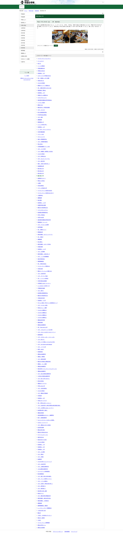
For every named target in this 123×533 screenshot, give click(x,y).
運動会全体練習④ (42, 324)
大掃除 (39, 183)
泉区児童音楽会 (41, 258)
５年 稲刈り (41, 290)
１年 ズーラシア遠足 (43, 276)
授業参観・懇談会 (42, 90)
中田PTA (23, 61)
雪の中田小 (40, 144)
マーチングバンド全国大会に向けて (46, 193)
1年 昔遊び (40, 236)
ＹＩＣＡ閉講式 (41, 66)
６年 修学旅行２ (42, 486)
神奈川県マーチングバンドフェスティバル (47, 368)
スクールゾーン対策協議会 (44, 471)
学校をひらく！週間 (42, 307)
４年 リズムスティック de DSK (45, 329)
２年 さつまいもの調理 (43, 224)
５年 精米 (40, 117)
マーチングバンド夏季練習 (44, 522)
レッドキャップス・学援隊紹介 (45, 508)
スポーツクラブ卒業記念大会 (44, 75)
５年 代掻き (41, 456)
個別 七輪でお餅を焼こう (44, 163)
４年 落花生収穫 (42, 359)
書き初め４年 (41, 168)
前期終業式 (40, 351)
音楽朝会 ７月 (41, 444)
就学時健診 (40, 227)
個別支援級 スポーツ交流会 (44, 244)
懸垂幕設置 (40, 232)
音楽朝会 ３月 (41, 73)
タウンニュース (41, 136)
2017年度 (23, 42)
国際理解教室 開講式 (43, 505)
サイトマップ (74, 531)
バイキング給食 (41, 102)
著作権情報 (67, 531)
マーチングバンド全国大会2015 (45, 190)
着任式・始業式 (41, 517)
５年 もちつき (41, 109)
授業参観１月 (41, 122)
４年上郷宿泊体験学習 (43, 469)
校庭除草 (40, 459)
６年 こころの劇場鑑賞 (43, 256)
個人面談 (40, 200)
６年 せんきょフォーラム (44, 158)
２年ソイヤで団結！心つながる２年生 (46, 342)
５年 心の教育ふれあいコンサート (46, 407)
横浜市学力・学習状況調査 (44, 107)
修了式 (39, 63)
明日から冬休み (41, 180)
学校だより (23, 19)
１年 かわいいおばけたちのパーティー (47, 332)
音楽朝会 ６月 (41, 447)
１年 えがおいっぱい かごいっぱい (46, 337)
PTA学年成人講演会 (42, 114)
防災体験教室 (41, 473)
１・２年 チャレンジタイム (44, 129)
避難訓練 (40, 119)
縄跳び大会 (40, 105)
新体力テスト (41, 493)
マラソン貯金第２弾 (42, 188)
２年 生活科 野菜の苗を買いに (45, 483)
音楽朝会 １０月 (42, 300)
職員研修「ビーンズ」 (43, 222)
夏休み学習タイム (42, 525)
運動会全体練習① (42, 371)
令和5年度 (23, 30)
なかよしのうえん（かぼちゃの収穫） (46, 420)
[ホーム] (52, 2)
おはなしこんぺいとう (43, 422)
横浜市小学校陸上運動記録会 (44, 361)
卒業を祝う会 (41, 80)
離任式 (39, 512)
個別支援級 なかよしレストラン (45, 234)
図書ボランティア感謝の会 (44, 85)
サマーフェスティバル (43, 434)
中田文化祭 (40, 268)
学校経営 (23, 16)
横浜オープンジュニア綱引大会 (45, 271)
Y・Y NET (27, 75)
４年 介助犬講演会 (42, 388)
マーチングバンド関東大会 (44, 266)
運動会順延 (40, 322)
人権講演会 (40, 195)
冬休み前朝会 (41, 185)
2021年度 (23, 33)
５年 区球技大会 (42, 156)
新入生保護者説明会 (42, 112)
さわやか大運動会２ (42, 315)
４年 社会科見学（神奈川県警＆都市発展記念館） (49, 405)
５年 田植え (41, 454)
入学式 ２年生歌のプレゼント (45, 515)
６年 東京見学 (41, 161)
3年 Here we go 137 (42, 327)
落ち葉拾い (40, 241)
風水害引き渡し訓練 (42, 491)
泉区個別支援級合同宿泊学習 (44, 219)
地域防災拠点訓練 (42, 205)
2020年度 (23, 35)
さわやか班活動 (41, 83)
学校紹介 (23, 14)
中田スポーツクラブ (42, 400)
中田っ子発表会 (41, 214)
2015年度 (37, 10)
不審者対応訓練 (41, 288)
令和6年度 (23, 28)
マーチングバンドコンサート (44, 58)
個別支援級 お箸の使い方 (44, 254)
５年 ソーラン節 (42, 346)
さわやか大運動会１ (42, 317)
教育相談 (23, 50)
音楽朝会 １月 (41, 127)
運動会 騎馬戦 (41, 356)
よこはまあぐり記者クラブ (44, 285)
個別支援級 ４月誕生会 (43, 500)
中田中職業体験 (41, 131)
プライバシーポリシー (58, 531)
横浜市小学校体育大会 (43, 295)
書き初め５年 (41, 173)
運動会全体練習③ (42, 354)
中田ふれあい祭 (41, 386)
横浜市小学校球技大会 (43, 207)
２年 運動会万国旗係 (43, 393)
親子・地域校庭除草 (42, 417)
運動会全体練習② (42, 366)
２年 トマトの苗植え (43, 481)
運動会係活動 (41, 412)
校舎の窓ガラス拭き (42, 439)
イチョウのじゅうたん (43, 210)
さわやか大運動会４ (42, 310)
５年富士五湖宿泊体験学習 (44, 376)
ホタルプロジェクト (42, 97)
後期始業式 (40, 334)
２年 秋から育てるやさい (44, 378)
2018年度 (23, 40)
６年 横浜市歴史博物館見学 (44, 495)
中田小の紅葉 (41, 217)
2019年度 (23, 38)
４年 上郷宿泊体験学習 (43, 466)
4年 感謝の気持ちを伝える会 (44, 88)
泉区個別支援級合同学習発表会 (45, 100)
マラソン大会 (41, 134)
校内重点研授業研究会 (43, 212)
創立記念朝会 (41, 381)
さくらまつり (41, 61)
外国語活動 (40, 246)
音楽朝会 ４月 (41, 449)
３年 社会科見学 (42, 273)
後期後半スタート (42, 178)
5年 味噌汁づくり (42, 229)
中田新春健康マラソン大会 (44, 146)
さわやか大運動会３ (42, 312)
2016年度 (23, 45)
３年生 (55, 45)
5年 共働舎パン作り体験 (43, 78)
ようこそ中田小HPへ (42, 124)
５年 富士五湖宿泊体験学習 (44, 373)
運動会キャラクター (42, 383)
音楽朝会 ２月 (41, 92)
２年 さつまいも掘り (43, 305)
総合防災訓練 (41, 427)
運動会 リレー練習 (42, 364)
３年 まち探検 (41, 451)
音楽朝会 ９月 (41, 398)
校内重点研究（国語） (43, 410)
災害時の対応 (24, 56)
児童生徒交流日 (41, 298)
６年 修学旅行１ (42, 488)
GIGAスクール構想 (25, 59)
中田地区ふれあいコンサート (44, 283)
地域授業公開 (41, 166)
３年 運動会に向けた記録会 (44, 425)
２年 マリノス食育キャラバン (45, 478)
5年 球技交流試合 (42, 263)
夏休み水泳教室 (41, 527)
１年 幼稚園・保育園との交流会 (45, 151)
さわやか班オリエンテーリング (45, 461)
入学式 (39, 520)
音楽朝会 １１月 (42, 249)
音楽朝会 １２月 (42, 202)
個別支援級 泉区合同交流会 (44, 498)
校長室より (23, 22)
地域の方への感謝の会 (43, 95)
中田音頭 (40, 395)
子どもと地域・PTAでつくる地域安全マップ (48, 302)
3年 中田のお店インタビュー (44, 403)
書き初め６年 (41, 171)
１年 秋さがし (41, 339)
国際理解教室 (41, 261)
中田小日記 (31, 10)
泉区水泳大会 (41, 437)
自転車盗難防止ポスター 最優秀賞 (46, 415)
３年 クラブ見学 (42, 149)
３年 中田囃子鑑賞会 (43, 141)
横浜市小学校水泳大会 (43, 432)
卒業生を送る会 (41, 70)
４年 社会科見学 (42, 464)
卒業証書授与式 (41, 68)
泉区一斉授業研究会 (42, 139)
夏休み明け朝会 (41, 429)
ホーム (21, 6)
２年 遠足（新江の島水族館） (45, 476)
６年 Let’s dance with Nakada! (45, 344)
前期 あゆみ (41, 349)
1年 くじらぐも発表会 (43, 278)
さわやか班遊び (41, 153)
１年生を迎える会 (42, 510)
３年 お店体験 (41, 251)
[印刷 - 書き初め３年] (102, 13)
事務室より (23, 53)
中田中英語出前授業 (42, 281)
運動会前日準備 (41, 320)
